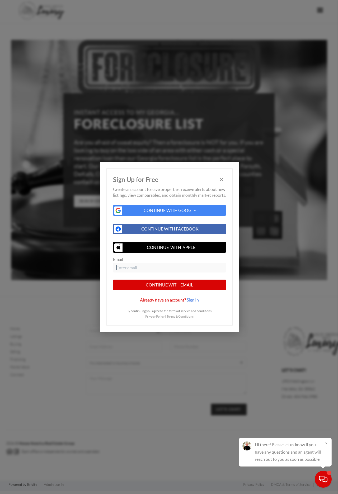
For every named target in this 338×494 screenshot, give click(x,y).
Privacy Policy (155, 316)
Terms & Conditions (180, 316)
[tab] (169, 300)
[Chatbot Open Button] (323, 479)
